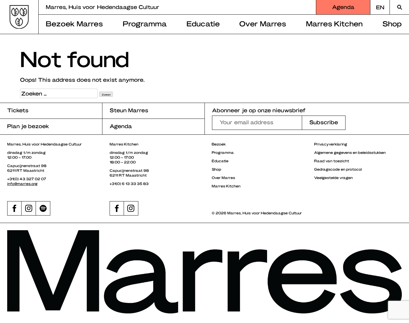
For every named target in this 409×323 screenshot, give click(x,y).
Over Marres (262, 23)
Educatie (203, 23)
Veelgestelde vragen (333, 177)
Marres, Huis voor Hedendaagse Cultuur (102, 7)
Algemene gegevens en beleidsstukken (350, 152)
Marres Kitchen (334, 23)
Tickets (17, 110)
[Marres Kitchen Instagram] (131, 208)
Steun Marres (129, 110)
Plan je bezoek (28, 126)
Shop (392, 23)
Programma (145, 23)
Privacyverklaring (330, 144)
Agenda (343, 7)
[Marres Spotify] (43, 208)
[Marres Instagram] (29, 208)
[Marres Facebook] (14, 208)
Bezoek (219, 144)
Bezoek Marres (74, 23)
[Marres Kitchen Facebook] (117, 208)
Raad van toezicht (331, 161)
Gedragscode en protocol (338, 169)
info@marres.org (22, 183)
